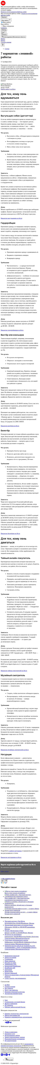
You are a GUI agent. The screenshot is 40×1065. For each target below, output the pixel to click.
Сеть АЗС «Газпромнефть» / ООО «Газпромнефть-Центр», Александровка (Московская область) (21, 947)
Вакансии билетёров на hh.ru (10, 533)
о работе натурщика (15, 851)
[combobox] (9, 1059)
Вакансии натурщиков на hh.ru (11, 857)
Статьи (7, 49)
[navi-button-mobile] (3, 44)
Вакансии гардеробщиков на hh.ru (12, 330)
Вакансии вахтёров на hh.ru (10, 426)
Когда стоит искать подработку (15, 893)
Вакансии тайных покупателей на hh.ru (14, 670)
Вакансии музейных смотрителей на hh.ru (15, 750)
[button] (3, 39)
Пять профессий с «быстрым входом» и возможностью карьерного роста (17, 899)
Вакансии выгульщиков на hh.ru (11, 218)
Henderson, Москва (28, 923)
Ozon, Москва (28, 933)
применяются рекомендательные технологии (17, 1044)
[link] (4, 34)
